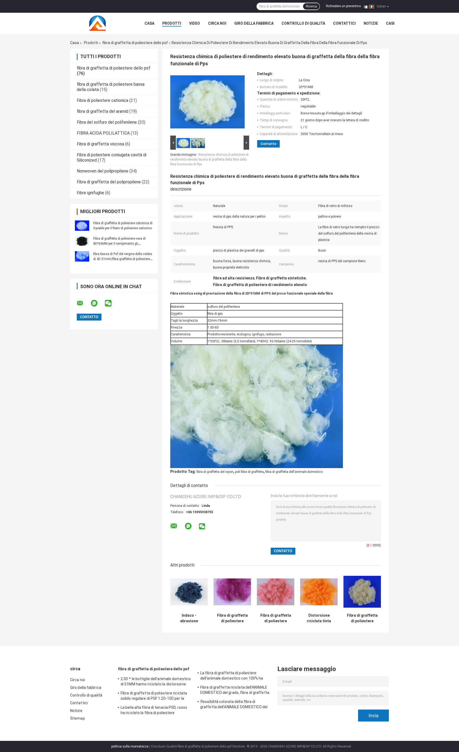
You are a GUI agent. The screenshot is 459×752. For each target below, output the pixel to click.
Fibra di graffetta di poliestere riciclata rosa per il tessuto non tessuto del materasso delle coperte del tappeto (275, 618)
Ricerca (311, 6)
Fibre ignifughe (90, 192)
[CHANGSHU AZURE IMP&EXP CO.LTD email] (83, 303)
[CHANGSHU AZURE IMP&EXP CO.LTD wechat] (111, 303)
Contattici (344, 23)
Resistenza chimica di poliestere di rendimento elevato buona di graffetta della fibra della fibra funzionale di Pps (209, 159)
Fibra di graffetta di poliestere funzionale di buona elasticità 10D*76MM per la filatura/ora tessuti (362, 618)
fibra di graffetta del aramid (102, 111)
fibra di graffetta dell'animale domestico (294, 472)
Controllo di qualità (303, 23)
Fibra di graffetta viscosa (100, 143)
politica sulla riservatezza (129, 746)
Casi (390, 23)
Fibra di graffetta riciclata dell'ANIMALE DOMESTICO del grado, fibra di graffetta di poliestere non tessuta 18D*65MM (234, 690)
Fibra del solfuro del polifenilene (107, 122)
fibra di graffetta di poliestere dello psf (135, 43)
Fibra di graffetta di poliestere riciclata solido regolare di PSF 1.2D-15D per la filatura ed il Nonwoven (154, 696)
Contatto (268, 144)
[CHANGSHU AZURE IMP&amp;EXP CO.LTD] (99, 23)
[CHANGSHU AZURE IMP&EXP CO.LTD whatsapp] (97, 303)
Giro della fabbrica (254, 23)
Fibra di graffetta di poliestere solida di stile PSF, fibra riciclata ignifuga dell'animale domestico (232, 618)
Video (194, 23)
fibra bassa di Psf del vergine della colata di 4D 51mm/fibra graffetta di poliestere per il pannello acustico (122, 259)
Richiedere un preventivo (343, 6)
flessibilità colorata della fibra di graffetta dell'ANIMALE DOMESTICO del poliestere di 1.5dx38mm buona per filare (235, 705)
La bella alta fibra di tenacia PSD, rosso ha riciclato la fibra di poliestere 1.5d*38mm (154, 710)
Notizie (371, 23)
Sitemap (77, 718)
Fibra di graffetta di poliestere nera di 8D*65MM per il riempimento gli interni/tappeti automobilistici (119, 243)
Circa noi (217, 23)
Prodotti (171, 23)
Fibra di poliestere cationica (102, 100)
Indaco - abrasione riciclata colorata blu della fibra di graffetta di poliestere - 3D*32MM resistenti (189, 618)
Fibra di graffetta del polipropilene (109, 181)
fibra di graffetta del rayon (215, 472)
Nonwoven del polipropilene (102, 171)
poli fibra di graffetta (249, 472)
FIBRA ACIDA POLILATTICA (103, 133)
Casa (149, 23)
